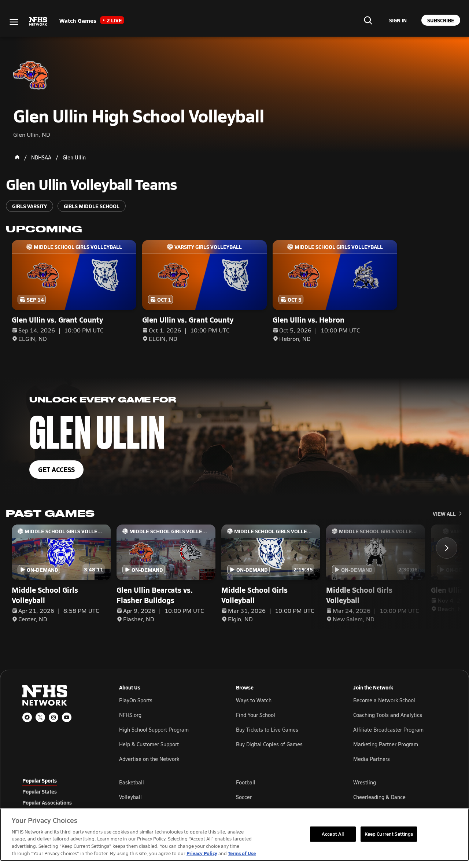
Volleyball (130, 797)
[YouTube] (66, 717)
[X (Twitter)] (40, 717)
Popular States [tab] (39, 791)
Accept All (333, 834)
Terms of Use (242, 853)
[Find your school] (367, 20)
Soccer (244, 797)
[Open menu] (14, 22)
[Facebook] (27, 717)
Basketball (131, 782)
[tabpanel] (283, 797)
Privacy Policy (202, 853)
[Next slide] (446, 548)
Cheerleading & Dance (379, 797)
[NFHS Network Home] (38, 21)
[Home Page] (17, 157)
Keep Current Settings (389, 834)
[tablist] (59, 791)
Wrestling (364, 782)
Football (245, 782)
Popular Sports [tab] (39, 780)
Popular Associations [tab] (47, 802)
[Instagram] (53, 717)
